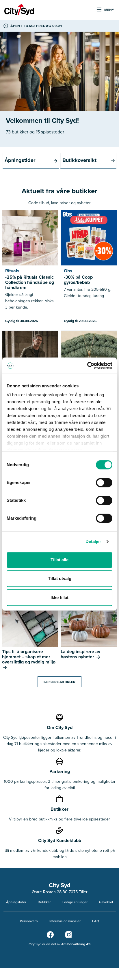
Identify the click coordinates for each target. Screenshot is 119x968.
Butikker (44, 902)
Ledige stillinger (75, 902)
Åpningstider (16, 902)
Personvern (29, 921)
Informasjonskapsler (65, 921)
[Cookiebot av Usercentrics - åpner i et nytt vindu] (87, 365)
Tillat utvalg (59, 578)
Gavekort (106, 902)
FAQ (95, 921)
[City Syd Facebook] (50, 936)
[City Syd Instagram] (68, 936)
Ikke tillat (59, 597)
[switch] (104, 482)
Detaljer (93, 541)
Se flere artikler (59, 681)
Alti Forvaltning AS (75, 944)
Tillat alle (59, 559)
